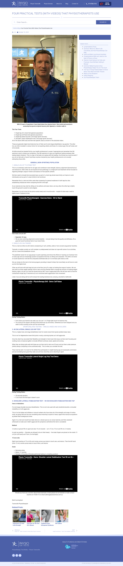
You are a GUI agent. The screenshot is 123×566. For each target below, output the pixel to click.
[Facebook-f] (13, 555)
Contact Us (75, 3)
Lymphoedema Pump (90, 47)
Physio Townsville (35, 3)
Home (14, 28)
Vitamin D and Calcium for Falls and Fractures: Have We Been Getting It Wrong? (94, 62)
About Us (59, 3)
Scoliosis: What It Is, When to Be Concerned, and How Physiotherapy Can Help (95, 50)
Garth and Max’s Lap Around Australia (95, 54)
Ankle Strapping (88, 75)
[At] (16, 555)
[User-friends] (20, 555)
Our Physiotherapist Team (91, 77)
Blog (67, 3)
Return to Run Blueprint (90, 73)
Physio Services (48, 3)
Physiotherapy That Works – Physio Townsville (26, 550)
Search (103, 22)
